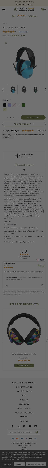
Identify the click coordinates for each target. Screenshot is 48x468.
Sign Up (35, 245)
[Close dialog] (45, 222)
